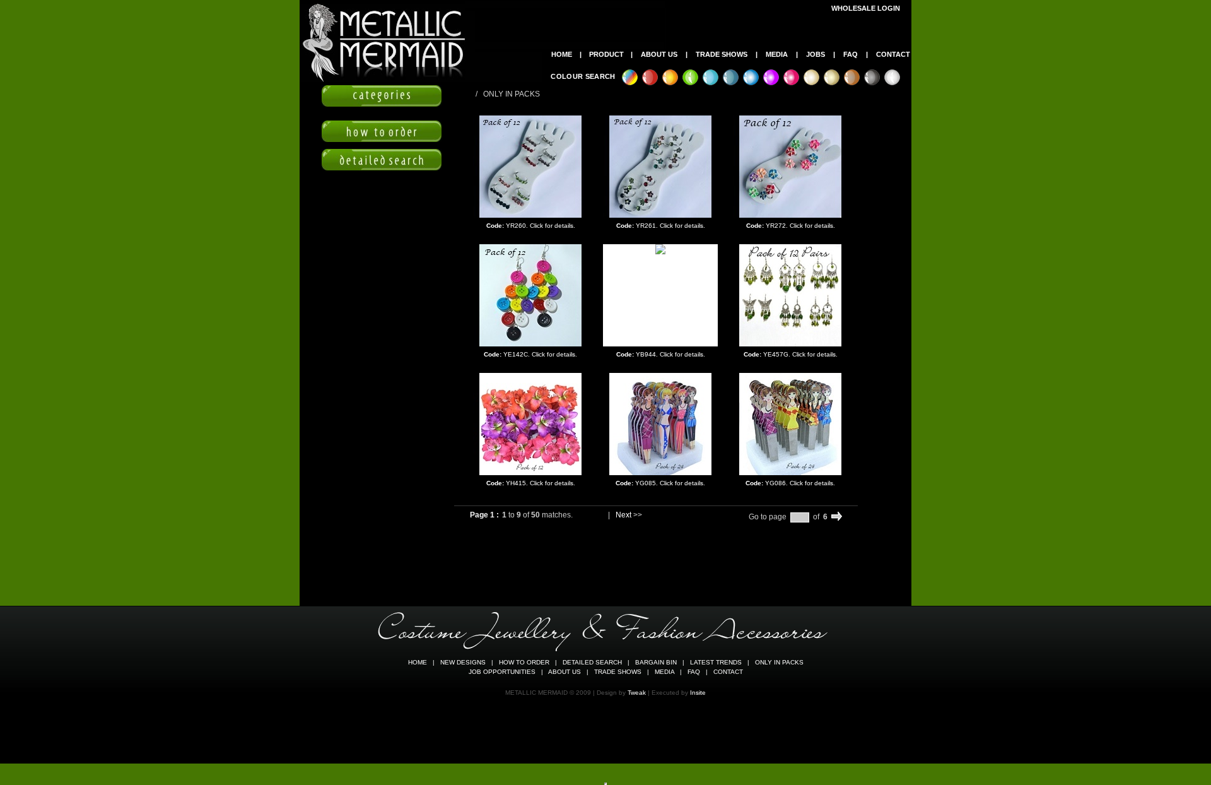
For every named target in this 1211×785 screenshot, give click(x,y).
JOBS (815, 54)
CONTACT (893, 54)
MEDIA (777, 54)
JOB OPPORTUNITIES (502, 671)
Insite (698, 692)
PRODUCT (606, 54)
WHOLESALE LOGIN (865, 8)
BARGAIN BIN (656, 662)
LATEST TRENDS (716, 662)
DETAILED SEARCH (592, 662)
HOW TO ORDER (524, 662)
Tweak (637, 692)
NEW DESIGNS (463, 662)
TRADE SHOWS (721, 54)
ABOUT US (659, 54)
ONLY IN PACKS (779, 662)
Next (623, 515)
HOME (561, 54)
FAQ (850, 54)
